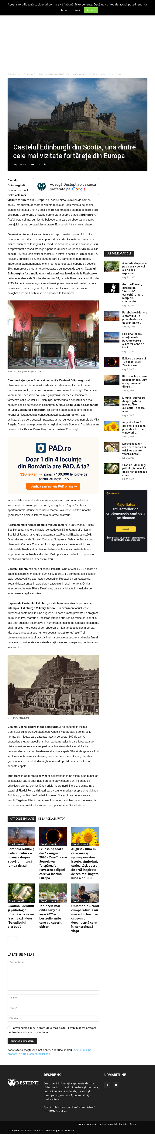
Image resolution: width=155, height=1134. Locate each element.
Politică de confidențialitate (113, 1124)
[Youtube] (116, 1085)
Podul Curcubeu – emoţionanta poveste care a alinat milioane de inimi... (133, 340)
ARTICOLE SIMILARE (22, 818)
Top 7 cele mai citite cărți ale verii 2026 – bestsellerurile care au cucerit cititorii (50, 916)
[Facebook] (107, 1085)
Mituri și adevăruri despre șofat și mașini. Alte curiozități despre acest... (133, 404)
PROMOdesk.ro (57, 1111)
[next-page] (16, 938)
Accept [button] (90, 10)
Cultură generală (26, 74)
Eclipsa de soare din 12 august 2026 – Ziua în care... (134, 362)
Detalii (77, 10)
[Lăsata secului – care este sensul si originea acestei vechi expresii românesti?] (111, 447)
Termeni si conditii (86, 1124)
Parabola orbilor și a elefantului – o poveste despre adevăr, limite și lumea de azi (21, 857)
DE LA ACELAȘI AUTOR (51, 818)
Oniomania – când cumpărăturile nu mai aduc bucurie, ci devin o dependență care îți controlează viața (85, 918)
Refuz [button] (63, 10)
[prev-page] (10, 938)
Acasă (11, 74)
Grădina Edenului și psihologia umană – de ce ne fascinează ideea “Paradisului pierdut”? (21, 916)
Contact (134, 1124)
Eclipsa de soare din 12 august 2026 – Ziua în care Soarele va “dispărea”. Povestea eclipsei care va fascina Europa (53, 863)
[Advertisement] (77, 44)
